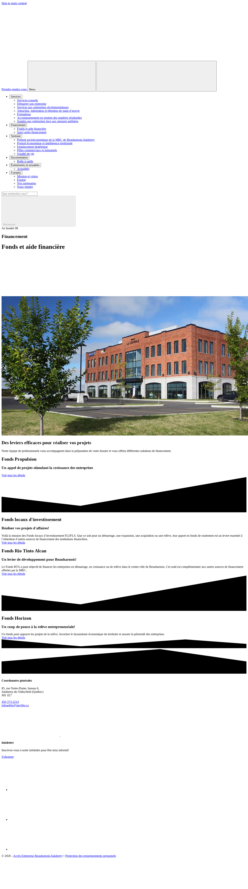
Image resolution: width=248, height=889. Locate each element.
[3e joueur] (31, 885)
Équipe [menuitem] (21, 179)
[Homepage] (124, 59)
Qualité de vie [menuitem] (25, 153)
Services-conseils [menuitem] (27, 100)
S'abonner (8, 756)
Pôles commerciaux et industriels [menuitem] (37, 150)
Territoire (16, 136)
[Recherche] (156, 76)
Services (16, 96)
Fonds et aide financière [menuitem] (31, 128)
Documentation (19, 157)
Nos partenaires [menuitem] (26, 183)
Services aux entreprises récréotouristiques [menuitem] (43, 107)
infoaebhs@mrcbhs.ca (15, 705)
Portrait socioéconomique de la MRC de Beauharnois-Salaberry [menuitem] (56, 139)
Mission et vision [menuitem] (27, 176)
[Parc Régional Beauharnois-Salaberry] (38, 849)
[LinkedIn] (89, 735)
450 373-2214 (10, 701)
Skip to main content (14, 3)
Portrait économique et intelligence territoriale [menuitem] (44, 143)
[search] (124, 209)
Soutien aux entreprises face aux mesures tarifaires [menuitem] (47, 121)
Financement (18, 125)
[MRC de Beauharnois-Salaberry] (38, 789)
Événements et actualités (25, 165)
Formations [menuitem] (24, 114)
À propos (16, 172)
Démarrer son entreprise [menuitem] (31, 103)
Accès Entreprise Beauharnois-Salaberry (38, 855)
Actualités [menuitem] (23, 168)
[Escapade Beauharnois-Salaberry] (38, 819)
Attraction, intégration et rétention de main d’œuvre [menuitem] (48, 110)
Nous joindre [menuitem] (25, 186)
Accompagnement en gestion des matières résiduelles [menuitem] (49, 117)
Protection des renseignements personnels (90, 855)
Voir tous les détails (13, 475)
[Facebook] (31, 735)
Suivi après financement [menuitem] (31, 132)
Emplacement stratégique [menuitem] (32, 146)
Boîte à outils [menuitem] (25, 161)
